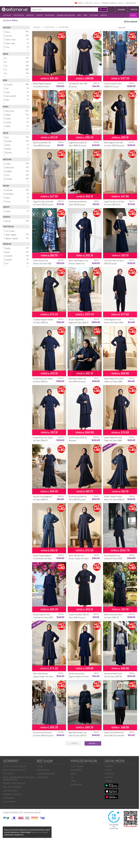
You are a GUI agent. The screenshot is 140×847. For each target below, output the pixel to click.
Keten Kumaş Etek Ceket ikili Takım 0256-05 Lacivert (113, 617)
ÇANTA (73, 781)
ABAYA (73, 774)
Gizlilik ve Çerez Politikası (39, 832)
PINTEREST (109, 777)
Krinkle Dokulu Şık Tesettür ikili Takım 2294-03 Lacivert (43, 381)
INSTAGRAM (109, 774)
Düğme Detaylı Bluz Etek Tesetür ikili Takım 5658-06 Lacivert (113, 440)
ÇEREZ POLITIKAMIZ (10, 791)
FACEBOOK (109, 766)
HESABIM (121, 10)
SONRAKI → (93, 743)
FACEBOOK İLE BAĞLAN (109, 3)
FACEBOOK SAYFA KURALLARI (14, 783)
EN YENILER (7, 15)
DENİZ (85, 15)
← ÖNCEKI (73, 743)
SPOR (79, 15)
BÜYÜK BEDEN (49, 15)
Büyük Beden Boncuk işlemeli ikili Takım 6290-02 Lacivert (113, 558)
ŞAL (72, 777)
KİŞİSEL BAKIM (76, 785)
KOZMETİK (104, 15)
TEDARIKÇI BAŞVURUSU (46, 774)
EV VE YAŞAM (94, 15)
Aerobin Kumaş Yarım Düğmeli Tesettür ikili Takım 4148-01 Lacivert (79, 676)
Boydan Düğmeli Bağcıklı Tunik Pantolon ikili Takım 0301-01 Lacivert (42, 558)
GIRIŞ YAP (88, 3)
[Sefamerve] (15, 9)
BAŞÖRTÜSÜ (30, 15)
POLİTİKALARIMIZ (9, 802)
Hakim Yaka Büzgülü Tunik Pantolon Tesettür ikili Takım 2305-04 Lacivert (78, 263)
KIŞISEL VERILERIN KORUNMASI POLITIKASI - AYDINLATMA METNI (19, 778)
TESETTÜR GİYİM (18, 15)
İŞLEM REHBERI (8, 798)
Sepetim (134, 10)
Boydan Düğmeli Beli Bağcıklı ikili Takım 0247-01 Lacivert (78, 322)
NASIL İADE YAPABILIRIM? (12, 787)
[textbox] (60, 9)
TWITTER (108, 770)
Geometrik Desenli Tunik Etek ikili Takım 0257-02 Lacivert (113, 676)
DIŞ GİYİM (39, 15)
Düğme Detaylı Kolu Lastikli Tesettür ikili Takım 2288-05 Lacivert (114, 381)
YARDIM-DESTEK (130, 3)
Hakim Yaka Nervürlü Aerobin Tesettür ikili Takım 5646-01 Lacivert (79, 558)
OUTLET (133, 15)
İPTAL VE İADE (8, 774)
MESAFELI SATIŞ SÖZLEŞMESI (14, 770)
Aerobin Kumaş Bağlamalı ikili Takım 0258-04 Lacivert (42, 499)
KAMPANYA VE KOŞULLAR (12, 794)
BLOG (121, 3)
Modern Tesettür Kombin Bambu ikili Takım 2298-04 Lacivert (114, 499)
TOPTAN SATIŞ (42, 777)
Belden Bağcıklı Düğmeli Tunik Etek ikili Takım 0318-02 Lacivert (42, 86)
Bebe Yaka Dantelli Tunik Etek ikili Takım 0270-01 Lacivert (78, 735)
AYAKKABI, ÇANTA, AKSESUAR (66, 15)
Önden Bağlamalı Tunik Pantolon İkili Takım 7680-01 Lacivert (114, 322)
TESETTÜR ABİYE (77, 766)
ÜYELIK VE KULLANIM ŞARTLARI (14, 766)
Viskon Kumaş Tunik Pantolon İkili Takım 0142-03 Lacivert (42, 263)
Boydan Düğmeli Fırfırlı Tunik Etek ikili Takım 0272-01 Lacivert (43, 617)
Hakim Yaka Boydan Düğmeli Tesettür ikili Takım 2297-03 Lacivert (43, 676)
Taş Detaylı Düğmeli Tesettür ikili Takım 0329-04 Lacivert (43, 322)
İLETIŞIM (40, 766)
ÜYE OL (96, 3)
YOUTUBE (108, 781)
